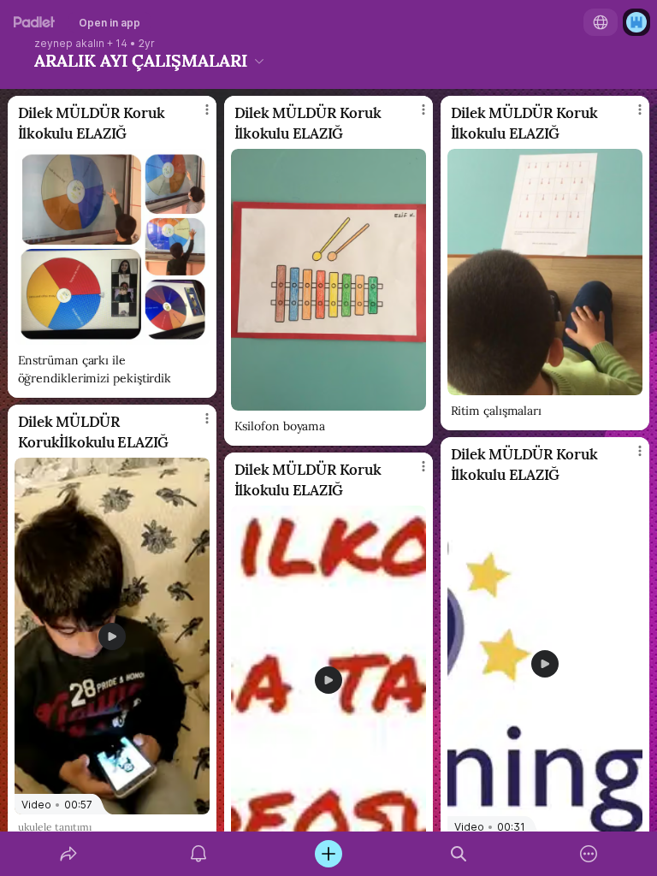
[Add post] (328, 854)
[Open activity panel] (198, 854)
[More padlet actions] (588, 854)
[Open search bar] (458, 854)
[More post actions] (195, 116)
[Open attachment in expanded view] (112, 247)
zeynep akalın (69, 44)
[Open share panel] (68, 854)
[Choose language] (600, 22)
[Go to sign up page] (636, 22)
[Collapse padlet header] (259, 61)
